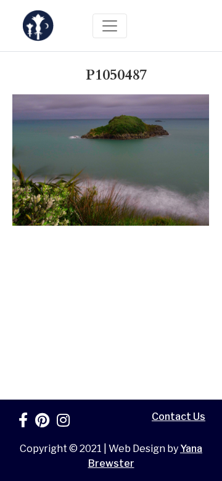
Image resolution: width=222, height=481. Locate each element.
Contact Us (178, 416)
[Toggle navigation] (109, 26)
